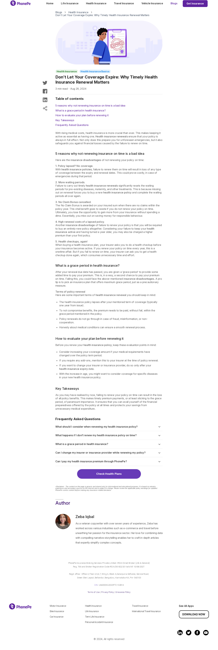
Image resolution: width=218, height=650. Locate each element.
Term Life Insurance (94, 616)
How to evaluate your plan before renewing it (82, 115)
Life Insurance (69, 3)
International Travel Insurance (146, 611)
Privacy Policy (107, 592)
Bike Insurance (57, 611)
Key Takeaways (64, 120)
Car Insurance (56, 616)
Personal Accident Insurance (99, 622)
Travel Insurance (124, 3)
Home (49, 3)
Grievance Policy (122, 592)
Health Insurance (96, 3)
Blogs (174, 3)
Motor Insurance (58, 606)
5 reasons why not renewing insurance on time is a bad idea (90, 105)
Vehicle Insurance (152, 3)
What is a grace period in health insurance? (80, 110)
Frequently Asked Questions (72, 125)
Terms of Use (94, 592)
